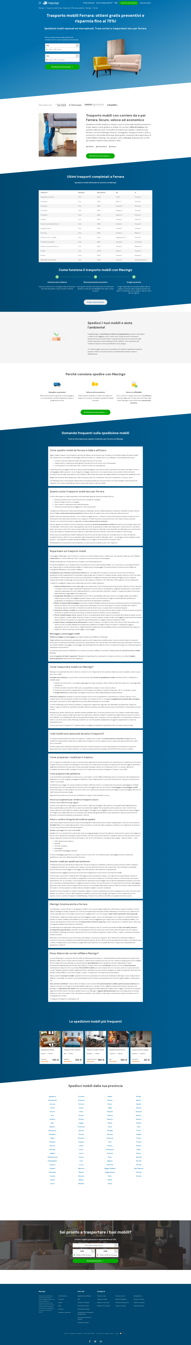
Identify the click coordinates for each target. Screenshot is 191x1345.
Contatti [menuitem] (60, 1309)
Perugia (110, 1130)
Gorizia (81, 1134)
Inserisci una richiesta (129, 3)
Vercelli (138, 1161)
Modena (81, 1183)
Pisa (109, 1142)
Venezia (138, 1157)
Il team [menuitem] (60, 1302)
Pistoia (109, 1146)
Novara (109, 1100)
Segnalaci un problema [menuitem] (84, 1296)
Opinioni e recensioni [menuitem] (64, 1312)
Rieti (110, 1176)
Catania (52, 1168)
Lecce (81, 1149)
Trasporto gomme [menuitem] (139, 1306)
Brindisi (52, 1149)
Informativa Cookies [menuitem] (84, 1309)
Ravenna (110, 1165)
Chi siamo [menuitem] (61, 1299)
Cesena (52, 1176)
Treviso (138, 1142)
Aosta (52, 1108)
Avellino (52, 1119)
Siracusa (139, 1111)
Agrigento (52, 1096)
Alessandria (52, 1100)
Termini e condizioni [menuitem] (83, 1302)
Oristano (110, 1111)
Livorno (81, 1157)
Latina (81, 1146)
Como (52, 1183)
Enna (81, 1111)
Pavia (110, 1127)
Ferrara (81, 1115)
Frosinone (81, 1127)
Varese (138, 1153)
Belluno (52, 1127)
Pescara (110, 1134)
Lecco (81, 1153)
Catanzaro (52, 1172)
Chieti (52, 1180)
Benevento (52, 1130)
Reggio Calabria (109, 1168)
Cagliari (52, 1153)
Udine (139, 1149)
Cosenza (81, 1096)
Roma (110, 1183)
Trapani (138, 1134)
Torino (138, 1130)
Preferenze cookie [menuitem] (83, 1322)
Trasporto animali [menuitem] (120, 1306)
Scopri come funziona (95, 302)
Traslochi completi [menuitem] (139, 1302)
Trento (138, 1138)
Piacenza (110, 1138)
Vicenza (138, 1172)
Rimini (110, 1180)
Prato (110, 1157)
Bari (52, 1123)
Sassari (138, 1104)
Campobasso (52, 1161)
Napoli (110, 1096)
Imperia (81, 1142)
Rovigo (138, 1096)
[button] (40, 3)
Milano (81, 1180)
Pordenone (110, 1149)
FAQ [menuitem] (116, 3)
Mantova (81, 1168)
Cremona (81, 1100)
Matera (81, 1172)
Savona (138, 1108)
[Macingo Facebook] (90, 1341)
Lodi (81, 1161)
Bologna (52, 1142)
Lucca (81, 1165)
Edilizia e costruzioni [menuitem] (103, 1302)
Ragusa (109, 1161)
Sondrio (138, 1115)
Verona (138, 1165)
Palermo (110, 1119)
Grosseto (81, 1138)
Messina (81, 1176)
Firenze (81, 1119)
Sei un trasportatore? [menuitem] (104, 3)
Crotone (81, 1104)
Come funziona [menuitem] (88, 3)
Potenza (110, 1153)
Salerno (138, 1100)
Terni (138, 1127)
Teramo (138, 1123)
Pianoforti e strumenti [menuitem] (103, 1306)
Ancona (52, 1104)
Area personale (145, 3)
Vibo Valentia (138, 1168)
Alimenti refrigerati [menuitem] (121, 1299)
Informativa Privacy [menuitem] (83, 1306)
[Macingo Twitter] (95, 1341)
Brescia (52, 1146)
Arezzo (52, 1111)
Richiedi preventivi (61, 67)
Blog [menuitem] (59, 1306)
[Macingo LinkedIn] (101, 1341)
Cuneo (81, 1108)
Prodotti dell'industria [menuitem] (122, 1302)
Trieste (138, 1146)
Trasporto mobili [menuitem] (102, 1299)
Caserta (52, 1165)
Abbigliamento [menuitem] (138, 1296)
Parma (110, 1123)
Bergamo (52, 1134)
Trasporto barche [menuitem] (139, 1299)
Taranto (138, 1119)
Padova (110, 1115)
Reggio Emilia (110, 1172)
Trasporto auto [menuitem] (101, 1296)
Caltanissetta (52, 1157)
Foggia (81, 1123)
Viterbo (138, 1176)
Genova (81, 1130)
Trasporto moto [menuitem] (120, 1296)
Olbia (110, 1108)
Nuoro (110, 1104)
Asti (52, 1115)
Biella (52, 1138)
